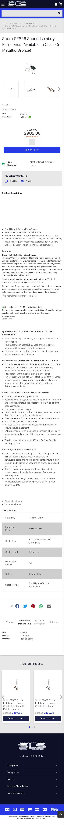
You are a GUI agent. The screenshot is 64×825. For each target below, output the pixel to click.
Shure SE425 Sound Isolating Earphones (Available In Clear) (45, 703)
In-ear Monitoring (12, 504)
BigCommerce (50, 816)
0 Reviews (54, 622)
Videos (9, 622)
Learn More (7, 319)
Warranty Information (39, 622)
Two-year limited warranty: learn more (19, 296)
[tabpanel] (16, 697)
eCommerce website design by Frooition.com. (32, 818)
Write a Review (9, 109)
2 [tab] (32, 727)
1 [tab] (29, 727)
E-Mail (28, 181)
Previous (2, 89)
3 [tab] (34, 727)
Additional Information (24, 622)
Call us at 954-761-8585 (32, 756)
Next (59, 89)
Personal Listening (13, 501)
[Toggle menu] (3, 4)
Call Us (13, 181)
